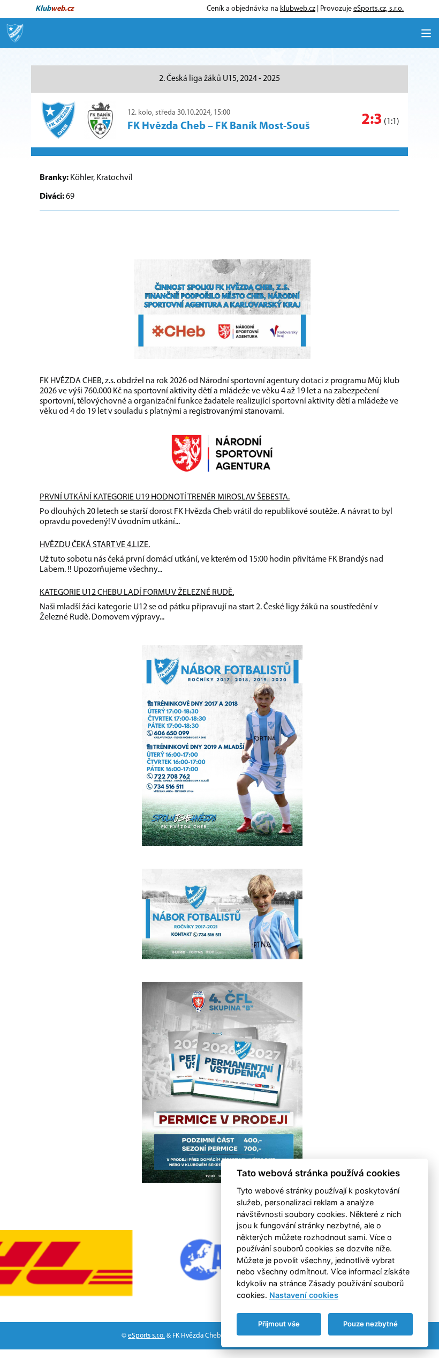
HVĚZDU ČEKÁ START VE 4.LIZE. (95, 545)
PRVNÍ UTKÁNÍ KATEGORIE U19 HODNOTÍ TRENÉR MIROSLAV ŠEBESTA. (165, 497)
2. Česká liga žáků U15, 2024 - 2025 (219, 78)
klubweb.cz (297, 9)
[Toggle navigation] (426, 33)
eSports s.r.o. (146, 1335)
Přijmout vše (279, 1323)
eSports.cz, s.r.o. (378, 9)
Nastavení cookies (303, 1295)
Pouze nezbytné (370, 1323)
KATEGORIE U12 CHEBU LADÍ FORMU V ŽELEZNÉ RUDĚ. (137, 592)
